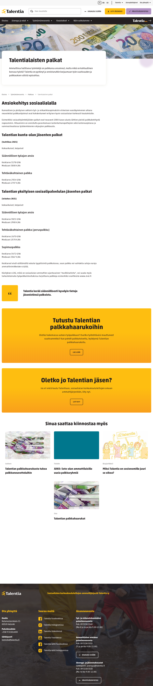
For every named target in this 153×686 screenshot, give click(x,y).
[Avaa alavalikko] (122, 3)
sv (107, 3)
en (103, 3)
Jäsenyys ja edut (19, 21)
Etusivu (5, 21)
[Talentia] (13, 11)
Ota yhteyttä (144, 3)
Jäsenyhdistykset (132, 3)
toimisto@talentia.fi (10, 640)
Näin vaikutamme (81, 21)
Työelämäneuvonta (41, 21)
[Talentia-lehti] (142, 20)
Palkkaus (31, 94)
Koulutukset (61, 21)
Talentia (118, 3)
